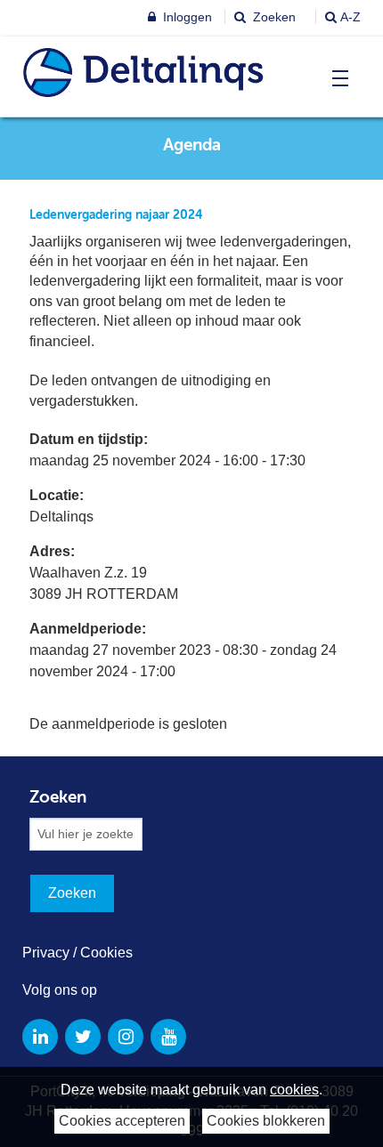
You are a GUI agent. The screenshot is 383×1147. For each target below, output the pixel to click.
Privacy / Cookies (77, 952)
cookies (294, 1089)
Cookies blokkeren (266, 1120)
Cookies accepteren (122, 1120)
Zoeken (272, 17)
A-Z (350, 17)
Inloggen (185, 17)
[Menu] (336, 78)
